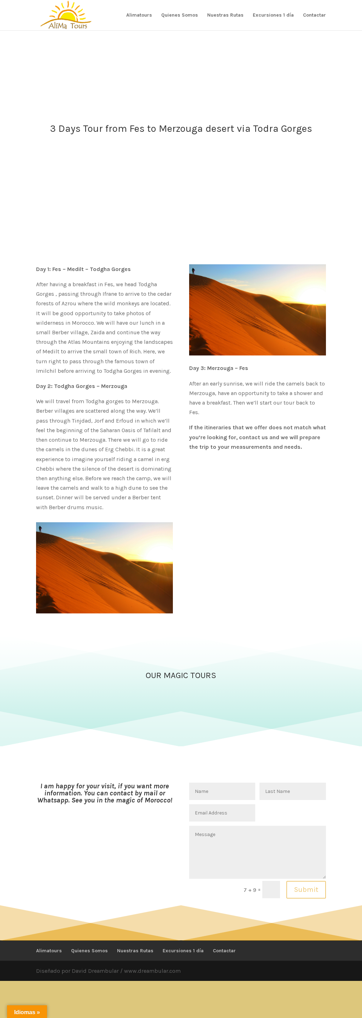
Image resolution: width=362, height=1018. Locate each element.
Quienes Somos (179, 15)
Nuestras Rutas (225, 15)
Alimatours (139, 15)
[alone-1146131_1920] (104, 611)
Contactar (314, 15)
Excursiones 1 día (273, 15)
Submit (306, 889)
